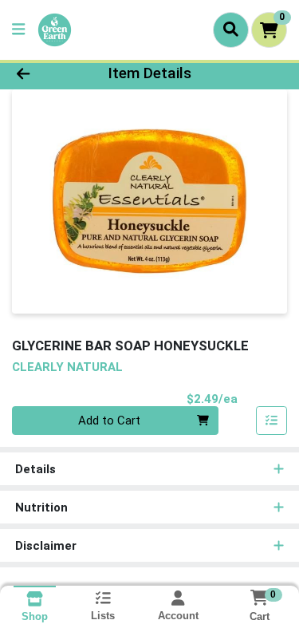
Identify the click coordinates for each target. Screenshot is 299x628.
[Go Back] (46, 74)
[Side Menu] (18, 30)
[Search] (230, 29)
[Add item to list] (272, 420)
